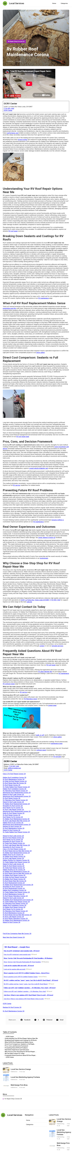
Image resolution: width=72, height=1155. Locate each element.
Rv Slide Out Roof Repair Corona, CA (15, 781)
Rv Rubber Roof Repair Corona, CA (14, 856)
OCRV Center (8, 110)
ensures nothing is (58, 520)
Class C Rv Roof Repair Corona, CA (14, 774)
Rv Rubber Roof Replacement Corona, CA (16, 804)
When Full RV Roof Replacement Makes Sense (19, 1042)
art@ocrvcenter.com (14, 768)
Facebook (27, 1020)
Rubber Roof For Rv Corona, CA (13, 823)
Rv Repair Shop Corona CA (16, 41)
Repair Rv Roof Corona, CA (11, 830)
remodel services (57, 646)
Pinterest (49, 1020)
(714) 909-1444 (9, 108)
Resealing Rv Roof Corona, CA (12, 806)
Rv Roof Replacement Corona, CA (14, 883)
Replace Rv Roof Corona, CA (12, 826)
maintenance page (56, 743)
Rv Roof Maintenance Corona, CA (13, 779)
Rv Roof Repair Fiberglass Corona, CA (15, 896)
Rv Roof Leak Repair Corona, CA (13, 809)
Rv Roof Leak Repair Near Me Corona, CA (16, 821)
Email (61, 1020)
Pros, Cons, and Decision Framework (16, 1046)
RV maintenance (43, 298)
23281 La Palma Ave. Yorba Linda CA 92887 (35, 600)
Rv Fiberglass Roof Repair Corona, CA (15, 791)
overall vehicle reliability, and (38, 468)
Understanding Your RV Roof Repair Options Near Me (21, 1038)
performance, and (12, 133)
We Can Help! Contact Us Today (14, 1053)
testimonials (44, 558)
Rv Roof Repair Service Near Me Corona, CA (17, 851)
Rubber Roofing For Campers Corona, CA (16, 860)
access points (22, 139)
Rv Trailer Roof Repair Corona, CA (14, 843)
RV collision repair (9, 684)
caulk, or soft (40, 735)
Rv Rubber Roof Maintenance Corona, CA (16, 819)
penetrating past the (9, 308)
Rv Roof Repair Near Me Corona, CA (14, 783)
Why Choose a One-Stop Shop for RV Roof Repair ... (20, 1051)
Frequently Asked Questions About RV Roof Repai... (20, 1055)
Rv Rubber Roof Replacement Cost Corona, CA (18, 885)
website (29, 602)
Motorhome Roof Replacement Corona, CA (16, 792)
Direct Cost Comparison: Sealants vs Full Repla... (20, 1044)
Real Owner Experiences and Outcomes (17, 1049)
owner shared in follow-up (46, 537)
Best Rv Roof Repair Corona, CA (13, 838)
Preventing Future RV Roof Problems (16, 1048)
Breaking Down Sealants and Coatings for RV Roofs (21, 1040)
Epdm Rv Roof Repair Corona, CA (13, 813)
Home (54, 3)
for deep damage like (45, 671)
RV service (16, 485)
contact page (52, 705)
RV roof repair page (22, 436)
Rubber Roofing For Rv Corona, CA (14, 870)
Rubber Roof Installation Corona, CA (14, 777)
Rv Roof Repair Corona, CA (11, 785)
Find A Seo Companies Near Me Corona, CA (17, 933)
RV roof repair (13, 231)
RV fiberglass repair (30, 699)
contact (41, 646)
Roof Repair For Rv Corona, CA (13, 808)
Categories (64, 3)
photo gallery (40, 352)
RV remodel (57, 757)
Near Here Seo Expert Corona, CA (14, 937)
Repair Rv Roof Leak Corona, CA (13, 794)
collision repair (41, 750)
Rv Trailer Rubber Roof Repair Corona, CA (16, 787)
